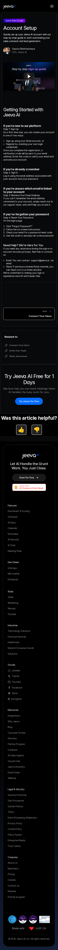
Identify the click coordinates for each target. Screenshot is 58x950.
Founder (12, 614)
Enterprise (13, 579)
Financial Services (17, 636)
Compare (12, 749)
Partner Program (16, 744)
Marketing (13, 602)
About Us (13, 862)
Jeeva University (16, 766)
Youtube (16, 681)
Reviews (12, 891)
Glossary (12, 738)
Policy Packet (15, 834)
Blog (10, 727)
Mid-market (13, 573)
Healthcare (13, 642)
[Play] (29, 76)
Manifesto (13, 868)
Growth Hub (14, 761)
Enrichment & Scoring (18, 511)
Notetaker (13, 534)
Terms (11, 812)
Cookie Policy (15, 829)
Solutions (12, 653)
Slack (15, 693)
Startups (12, 568)
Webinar (12, 778)
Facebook (17, 687)
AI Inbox (12, 522)
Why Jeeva (13, 721)
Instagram (16, 699)
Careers (12, 880)
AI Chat (11, 545)
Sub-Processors (16, 800)
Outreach (13, 516)
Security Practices (17, 795)
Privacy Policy (15, 823)
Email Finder (14, 772)
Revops (12, 608)
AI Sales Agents (16, 755)
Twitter (15, 676)
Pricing (11, 874)
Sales (11, 597)
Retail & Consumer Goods (21, 648)
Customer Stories (17, 732)
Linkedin (16, 670)
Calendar (12, 528)
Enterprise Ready (16, 840)
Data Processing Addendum (22, 817)
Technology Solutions (19, 631)
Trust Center (14, 846)
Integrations (14, 715)
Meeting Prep (15, 551)
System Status (15, 806)
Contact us (13, 885)
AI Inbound (13, 539)
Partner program (16, 897)
